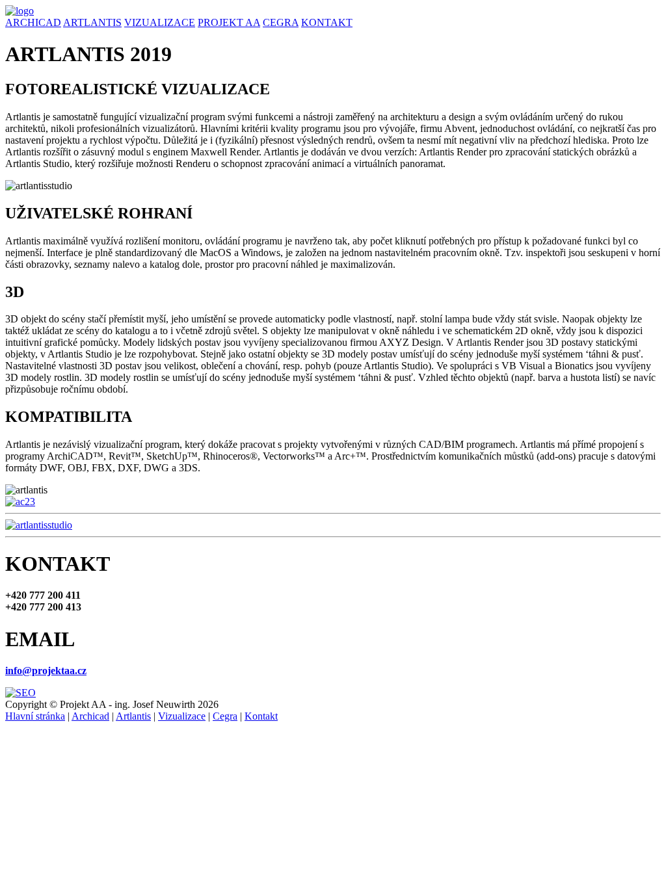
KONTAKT (327, 22)
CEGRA (281, 22)
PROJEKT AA (229, 22)
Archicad (90, 716)
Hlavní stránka (35, 716)
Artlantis (133, 716)
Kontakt (261, 716)
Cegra (225, 716)
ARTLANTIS (92, 22)
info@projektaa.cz (46, 670)
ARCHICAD (33, 22)
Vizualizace (182, 716)
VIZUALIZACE (159, 22)
